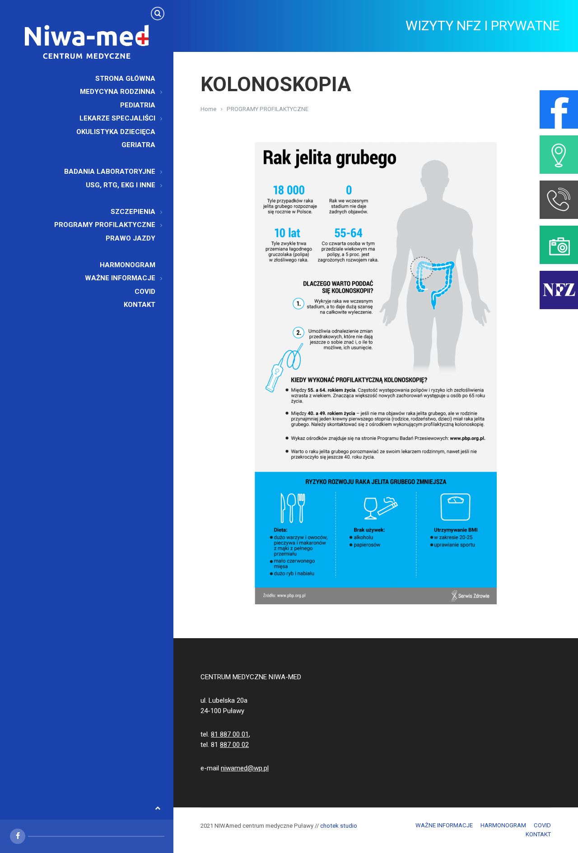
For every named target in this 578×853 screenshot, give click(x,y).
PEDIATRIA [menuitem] (137, 105)
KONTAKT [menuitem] (139, 305)
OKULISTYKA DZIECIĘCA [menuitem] (115, 132)
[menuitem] (154, 158)
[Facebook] (17, 836)
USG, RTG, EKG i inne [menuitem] (120, 185)
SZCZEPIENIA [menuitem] (133, 212)
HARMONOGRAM (503, 825)
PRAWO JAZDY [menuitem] (130, 238)
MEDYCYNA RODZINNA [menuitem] (117, 92)
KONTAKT (538, 834)
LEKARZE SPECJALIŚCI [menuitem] (117, 118)
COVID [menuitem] (145, 291)
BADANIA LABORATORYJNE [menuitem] (109, 171)
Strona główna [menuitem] (125, 78)
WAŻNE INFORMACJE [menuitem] (120, 278)
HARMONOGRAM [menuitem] (127, 265)
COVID (542, 825)
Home (208, 109)
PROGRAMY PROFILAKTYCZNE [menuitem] (104, 225)
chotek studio (338, 825)
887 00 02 (234, 745)
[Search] (157, 13)
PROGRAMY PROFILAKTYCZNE (267, 109)
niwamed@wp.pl (245, 768)
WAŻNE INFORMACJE (444, 825)
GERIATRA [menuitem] (138, 145)
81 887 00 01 (230, 734)
